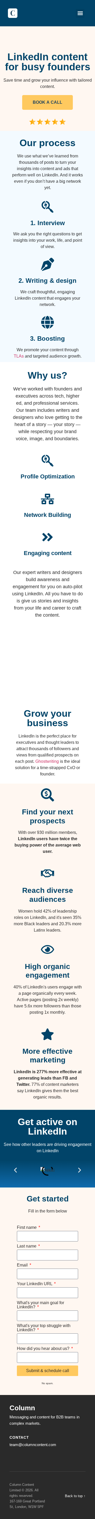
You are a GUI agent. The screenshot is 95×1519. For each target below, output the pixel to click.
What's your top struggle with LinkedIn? (43, 1328)
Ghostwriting (47, 761)
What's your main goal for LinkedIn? (40, 1305)
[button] (80, 13)
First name (27, 1227)
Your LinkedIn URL (35, 1284)
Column (22, 1408)
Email (23, 1265)
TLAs (19, 356)
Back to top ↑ (75, 1496)
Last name (27, 1246)
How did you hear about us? (43, 1349)
